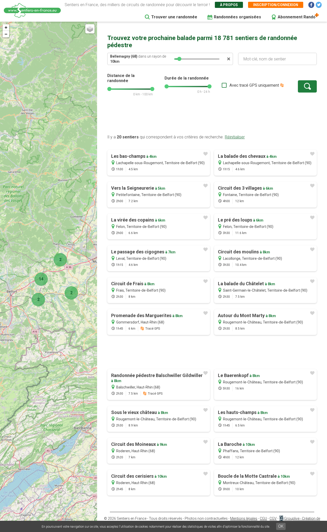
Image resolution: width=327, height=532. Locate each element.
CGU (263, 518)
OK (281, 526)
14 (41, 279)
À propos (229, 5)
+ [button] (6, 27)
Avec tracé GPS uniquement (254, 85)
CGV (273, 518)
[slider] (179, 59)
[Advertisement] (212, 118)
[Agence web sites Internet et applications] (281, 518)
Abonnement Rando (297, 17)
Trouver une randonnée (174, 17)
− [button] (6, 34)
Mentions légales (243, 518)
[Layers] (90, 28)
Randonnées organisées (237, 17)
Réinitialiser (235, 137)
